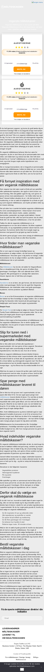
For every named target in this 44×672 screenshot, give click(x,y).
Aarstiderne (4, 283)
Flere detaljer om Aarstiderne (22, 73)
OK (22, 669)
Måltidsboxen (8, 267)
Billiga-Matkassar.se (27, 658)
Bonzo (2, 296)
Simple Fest (6, 310)
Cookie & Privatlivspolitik (22, 654)
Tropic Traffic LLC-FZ (22, 644)
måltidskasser (5, 397)
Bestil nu (21, 69)
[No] (41, 667)
